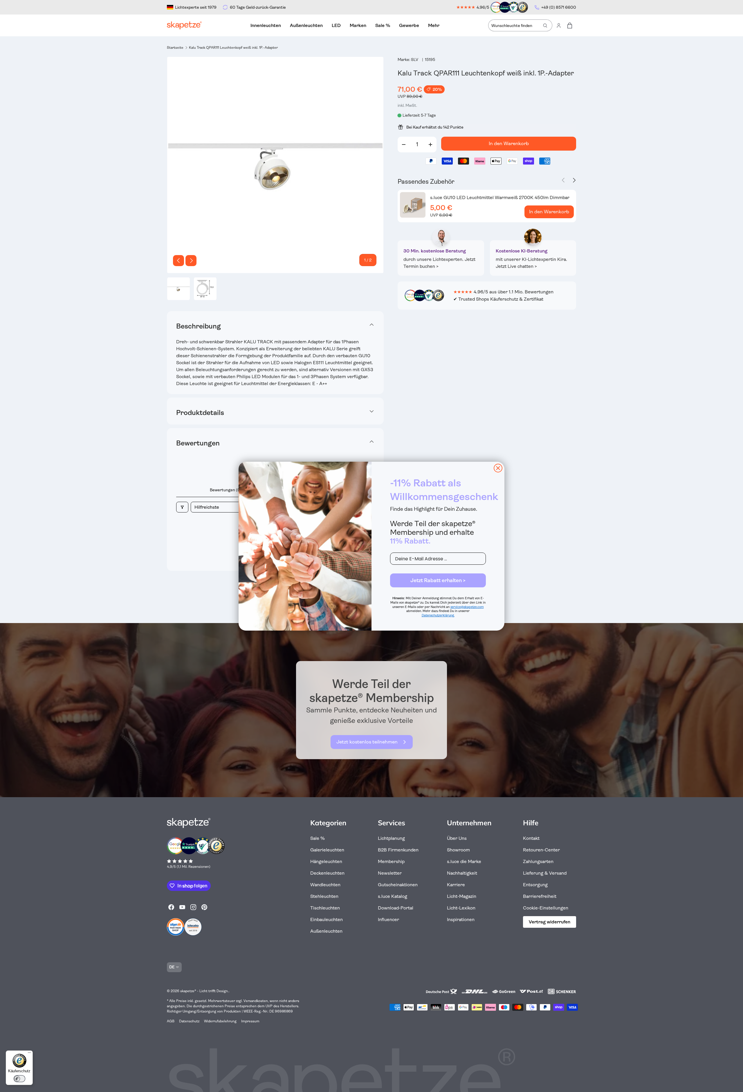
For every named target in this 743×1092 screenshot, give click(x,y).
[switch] (19, 1078)
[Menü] (29, 1054)
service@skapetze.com (467, 607)
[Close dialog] (498, 468)
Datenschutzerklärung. (438, 615)
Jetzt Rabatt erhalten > (438, 580)
